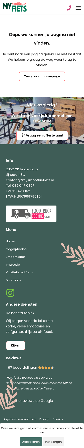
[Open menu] (78, 8)
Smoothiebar (15, 257)
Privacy (44, 419)
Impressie (13, 264)
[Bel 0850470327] (68, 8)
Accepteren (31, 442)
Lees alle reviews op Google (29, 400)
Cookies (58, 419)
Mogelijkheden (16, 249)
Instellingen (53, 442)
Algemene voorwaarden (20, 419)
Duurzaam (13, 280)
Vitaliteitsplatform (19, 272)
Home (10, 241)
